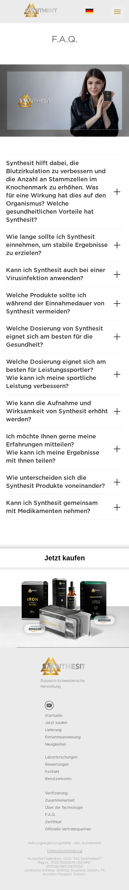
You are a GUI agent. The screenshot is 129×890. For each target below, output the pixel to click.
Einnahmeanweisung (63, 737)
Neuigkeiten (55, 744)
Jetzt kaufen (56, 723)
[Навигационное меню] (117, 12)
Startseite (53, 715)
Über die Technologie (64, 807)
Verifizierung (56, 793)
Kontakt (52, 771)
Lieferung (53, 730)
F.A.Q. (50, 815)
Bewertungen (57, 764)
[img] (89, 11)
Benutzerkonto (58, 779)
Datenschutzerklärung (64, 851)
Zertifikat (53, 822)
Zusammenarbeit (60, 800)
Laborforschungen (61, 757)
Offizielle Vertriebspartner (68, 829)
